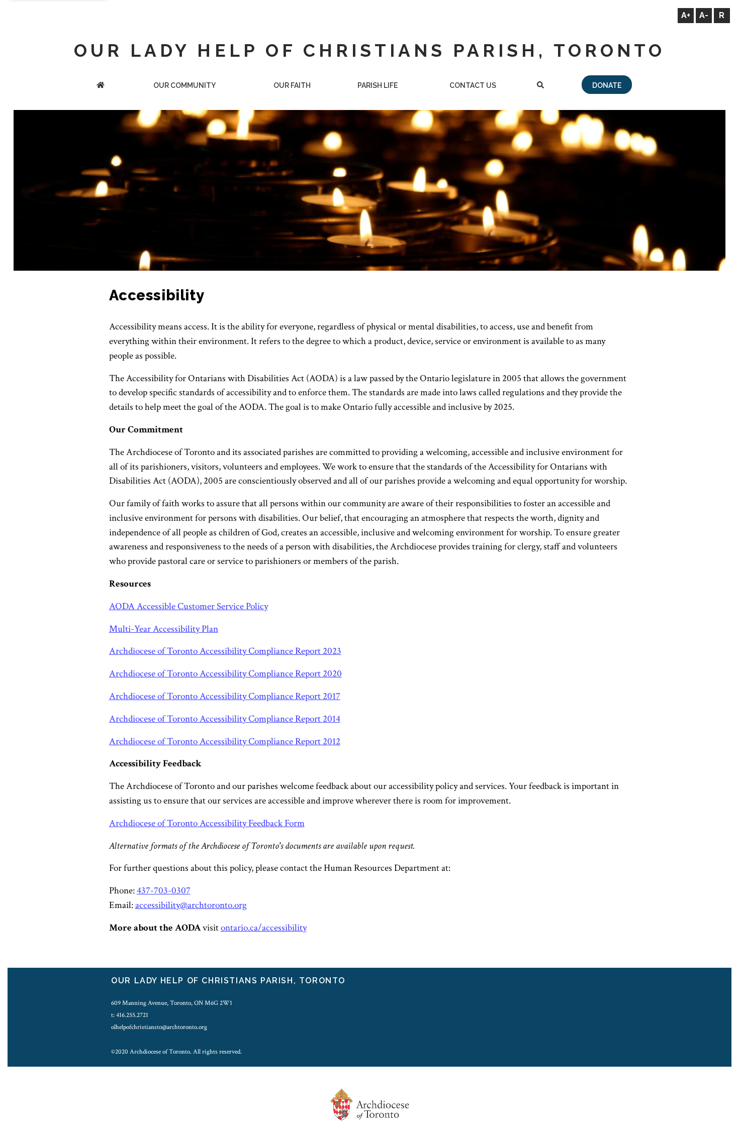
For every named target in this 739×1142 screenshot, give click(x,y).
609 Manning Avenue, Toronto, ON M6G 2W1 (171, 1003)
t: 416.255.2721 (129, 1015)
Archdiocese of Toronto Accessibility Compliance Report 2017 (224, 696)
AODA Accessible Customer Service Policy (188, 606)
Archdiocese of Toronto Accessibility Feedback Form (207, 823)
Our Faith (292, 85)
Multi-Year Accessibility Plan (163, 629)
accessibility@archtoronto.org (191, 905)
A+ (685, 15)
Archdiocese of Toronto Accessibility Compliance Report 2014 (224, 719)
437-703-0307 (164, 890)
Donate (606, 85)
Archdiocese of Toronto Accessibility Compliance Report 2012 (224, 741)
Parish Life (377, 85)
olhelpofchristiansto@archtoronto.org (159, 1027)
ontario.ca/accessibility (264, 928)
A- (703, 15)
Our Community (184, 85)
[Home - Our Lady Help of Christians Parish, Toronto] (100, 86)
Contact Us (472, 85)
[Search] (541, 86)
